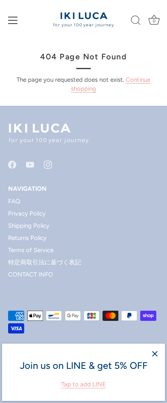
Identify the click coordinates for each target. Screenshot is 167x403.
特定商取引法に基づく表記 (44, 262)
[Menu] (13, 20)
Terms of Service (31, 250)
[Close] (155, 354)
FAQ (14, 201)
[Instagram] (48, 164)
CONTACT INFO (30, 274)
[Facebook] (12, 164)
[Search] (136, 21)
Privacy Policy (27, 213)
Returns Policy (27, 238)
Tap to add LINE (83, 384)
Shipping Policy (28, 225)
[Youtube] (30, 164)
